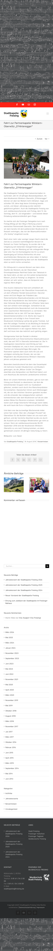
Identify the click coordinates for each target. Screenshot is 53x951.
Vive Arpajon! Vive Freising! (30, 618)
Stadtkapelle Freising (15, 441)
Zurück (39, 139)
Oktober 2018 (10, 711)
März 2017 (9, 737)
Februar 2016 (10, 747)
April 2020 (9, 690)
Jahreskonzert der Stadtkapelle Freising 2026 (23, 580)
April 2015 (9, 758)
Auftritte (8, 793)
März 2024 (9, 643)
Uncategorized (11, 809)
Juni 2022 (9, 674)
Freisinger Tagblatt (35, 836)
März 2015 (9, 763)
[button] (6, 485)
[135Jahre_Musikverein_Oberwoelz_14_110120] (26, 164)
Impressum (41, 907)
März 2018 (9, 721)
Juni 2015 (9, 753)
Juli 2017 (8, 732)
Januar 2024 (10, 648)
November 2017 (11, 726)
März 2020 (9, 695)
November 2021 (11, 679)
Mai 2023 (9, 669)
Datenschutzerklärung (27, 907)
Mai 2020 (9, 685)
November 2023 (11, 653)
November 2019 (11, 700)
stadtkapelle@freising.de (14, 889)
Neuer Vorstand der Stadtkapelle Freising (22, 595)
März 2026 (9, 632)
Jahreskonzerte (11, 799)
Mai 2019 (9, 705)
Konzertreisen (43, 441)
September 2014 (12, 768)
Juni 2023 (9, 664)
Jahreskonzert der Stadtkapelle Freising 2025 (23, 585)
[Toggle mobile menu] (47, 113)
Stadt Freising (33, 831)
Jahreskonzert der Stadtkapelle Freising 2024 (23, 590)
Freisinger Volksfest (36, 834)
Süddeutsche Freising (37, 839)
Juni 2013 (9, 779)
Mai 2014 (9, 774)
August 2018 (10, 716)
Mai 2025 (9, 637)
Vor (46, 139)
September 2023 (12, 658)
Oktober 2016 (10, 742)
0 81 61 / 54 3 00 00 (16, 884)
